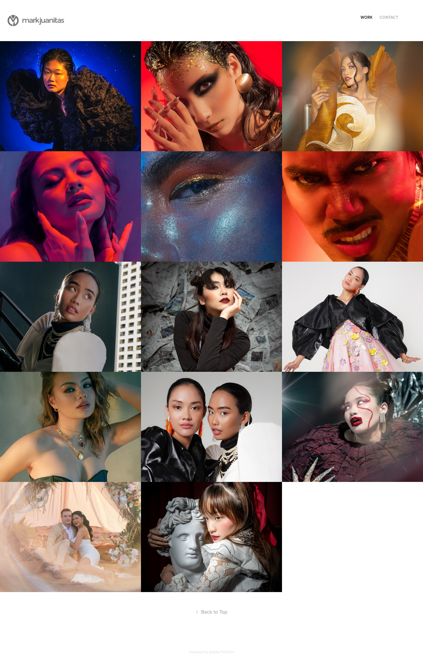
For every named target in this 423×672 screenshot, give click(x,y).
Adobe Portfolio (221, 651)
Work (367, 17)
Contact (389, 17)
